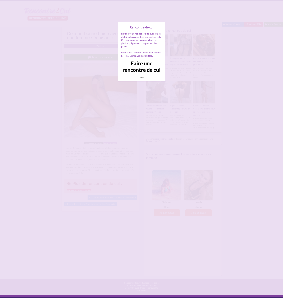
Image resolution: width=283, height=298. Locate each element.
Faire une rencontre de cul (142, 66)
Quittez (141, 77)
